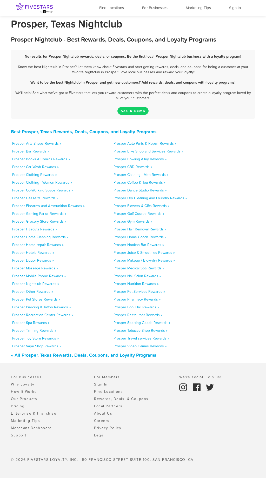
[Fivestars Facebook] (197, 386)
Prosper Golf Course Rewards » (139, 213)
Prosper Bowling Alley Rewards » (140, 159)
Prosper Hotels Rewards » (33, 252)
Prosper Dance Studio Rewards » (140, 190)
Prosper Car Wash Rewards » (35, 166)
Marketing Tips (198, 8)
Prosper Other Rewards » (32, 291)
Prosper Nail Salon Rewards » (137, 275)
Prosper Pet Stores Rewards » (36, 299)
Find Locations (111, 8)
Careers (102, 420)
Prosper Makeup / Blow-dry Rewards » (144, 260)
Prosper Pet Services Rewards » (139, 291)
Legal (99, 435)
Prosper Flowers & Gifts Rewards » (141, 205)
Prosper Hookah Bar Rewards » (139, 244)
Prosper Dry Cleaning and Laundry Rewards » (150, 198)
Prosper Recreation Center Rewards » (42, 314)
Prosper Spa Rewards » (31, 322)
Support (18, 435)
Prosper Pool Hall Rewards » (136, 307)
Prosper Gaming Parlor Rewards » (39, 213)
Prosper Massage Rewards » (35, 268)
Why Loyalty (23, 384)
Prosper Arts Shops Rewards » (36, 143)
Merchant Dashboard (31, 427)
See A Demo (133, 111)
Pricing (18, 406)
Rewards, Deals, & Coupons (121, 398)
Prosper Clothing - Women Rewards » (42, 182)
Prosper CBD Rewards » (133, 166)
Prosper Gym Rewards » (133, 221)
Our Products (24, 398)
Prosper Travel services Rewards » (141, 338)
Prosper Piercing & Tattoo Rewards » (41, 307)
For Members (107, 377)
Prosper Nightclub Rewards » (35, 283)
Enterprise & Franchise (33, 413)
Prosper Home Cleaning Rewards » (40, 237)
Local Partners (108, 406)
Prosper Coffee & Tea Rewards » (139, 182)
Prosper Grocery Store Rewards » (39, 221)
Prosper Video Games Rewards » (140, 346)
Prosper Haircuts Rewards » (34, 229)
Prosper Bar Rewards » (30, 151)
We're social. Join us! (200, 377)
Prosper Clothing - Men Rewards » (141, 174)
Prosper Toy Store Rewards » (35, 338)
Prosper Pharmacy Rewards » (137, 299)
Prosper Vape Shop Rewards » (36, 346)
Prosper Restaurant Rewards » (138, 314)
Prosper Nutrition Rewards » (136, 283)
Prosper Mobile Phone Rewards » (39, 275)
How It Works (24, 391)
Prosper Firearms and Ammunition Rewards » (48, 205)
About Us (103, 413)
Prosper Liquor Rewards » (33, 260)
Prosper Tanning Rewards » (34, 330)
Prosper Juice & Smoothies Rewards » (144, 252)
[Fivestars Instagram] (184, 386)
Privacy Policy (107, 427)
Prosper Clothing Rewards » (34, 174)
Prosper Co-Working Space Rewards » (42, 190)
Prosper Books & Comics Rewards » (41, 159)
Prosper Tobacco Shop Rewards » (141, 330)
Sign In (235, 8)
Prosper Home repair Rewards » (38, 244)
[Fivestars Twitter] (210, 386)
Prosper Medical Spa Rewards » (139, 268)
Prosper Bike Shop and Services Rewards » (148, 151)
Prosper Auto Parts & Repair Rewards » (145, 143)
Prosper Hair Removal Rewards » (140, 229)
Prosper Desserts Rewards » (35, 198)
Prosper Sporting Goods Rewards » (142, 322)
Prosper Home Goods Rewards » (140, 237)
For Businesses (155, 8)
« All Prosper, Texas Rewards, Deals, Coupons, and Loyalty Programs (83, 354)
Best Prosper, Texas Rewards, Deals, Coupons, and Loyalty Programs (84, 131)
